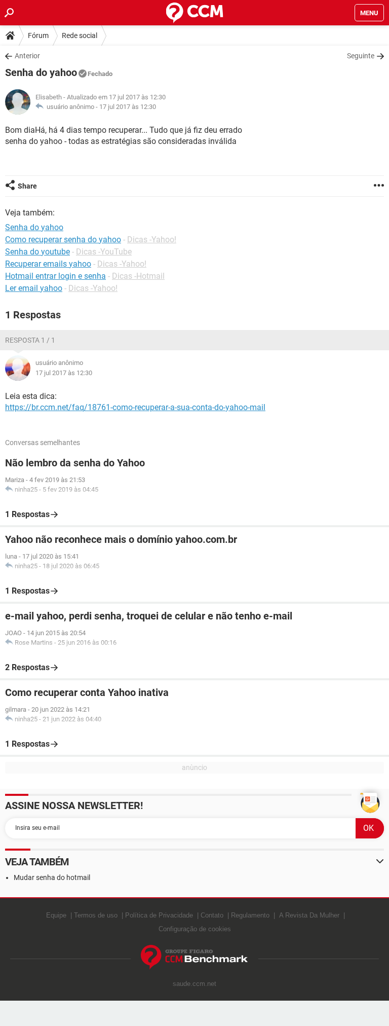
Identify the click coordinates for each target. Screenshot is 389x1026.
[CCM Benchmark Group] (194, 957)
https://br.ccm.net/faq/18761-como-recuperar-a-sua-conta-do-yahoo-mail (135, 407)
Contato (212, 915)
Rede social (79, 35)
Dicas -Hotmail (138, 276)
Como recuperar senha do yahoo (63, 239)
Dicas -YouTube (104, 251)
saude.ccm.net (194, 983)
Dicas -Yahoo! (151, 239)
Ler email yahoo (33, 288)
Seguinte (360, 56)
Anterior (27, 56)
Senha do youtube (37, 251)
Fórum (38, 35)
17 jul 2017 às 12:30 (127, 107)
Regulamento (250, 915)
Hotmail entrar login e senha (55, 276)
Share (27, 186)
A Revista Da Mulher (309, 915)
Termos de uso (96, 915)
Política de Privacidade (159, 915)
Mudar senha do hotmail (52, 877)
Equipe (56, 915)
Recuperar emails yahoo (48, 264)
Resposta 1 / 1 (30, 340)
